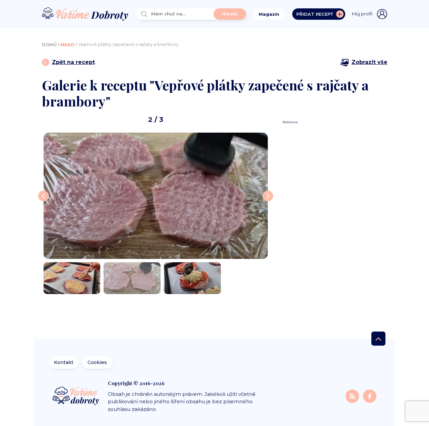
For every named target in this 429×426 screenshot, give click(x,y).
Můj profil (362, 13)
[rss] (353, 396)
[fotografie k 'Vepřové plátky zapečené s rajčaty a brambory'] (156, 196)
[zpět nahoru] (378, 339)
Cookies (97, 362)
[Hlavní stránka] (85, 14)
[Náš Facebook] (369, 396)
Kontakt (63, 362)
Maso (67, 44)
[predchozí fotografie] (43, 196)
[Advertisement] (332, 225)
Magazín (269, 14)
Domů (49, 44)
